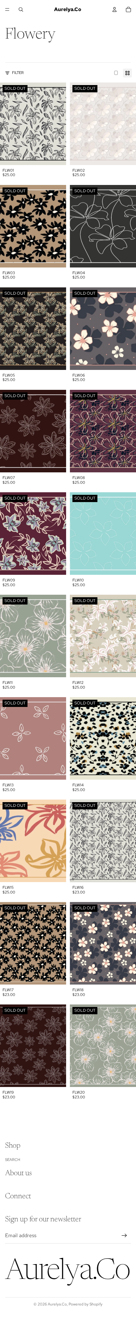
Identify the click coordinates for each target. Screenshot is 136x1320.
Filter (18, 72)
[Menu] (7, 9)
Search (12, 1159)
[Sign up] (124, 1235)
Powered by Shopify (85, 1304)
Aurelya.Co (57, 1304)
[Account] (114, 9)
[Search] (21, 9)
